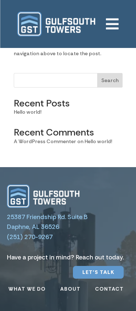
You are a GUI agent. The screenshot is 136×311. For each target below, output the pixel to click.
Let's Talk (98, 272)
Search (110, 80)
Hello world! (27, 112)
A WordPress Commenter (45, 141)
